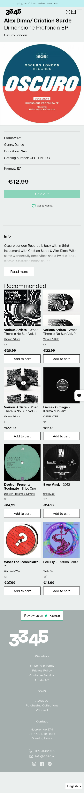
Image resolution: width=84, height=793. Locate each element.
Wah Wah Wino (12, 571)
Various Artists (12, 339)
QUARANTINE (50, 416)
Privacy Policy (42, 670)
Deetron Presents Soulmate (19, 493)
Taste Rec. (49, 571)
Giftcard (42, 710)
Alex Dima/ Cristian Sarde (38, 20)
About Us (41, 700)
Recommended (25, 285)
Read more (19, 271)
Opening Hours (42, 738)
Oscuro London (15, 35)
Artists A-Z (41, 680)
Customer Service (41, 675)
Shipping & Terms (42, 665)
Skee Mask (49, 493)
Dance (19, 145)
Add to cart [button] (22, 359)
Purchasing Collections (42, 705)
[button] (79, 12)
